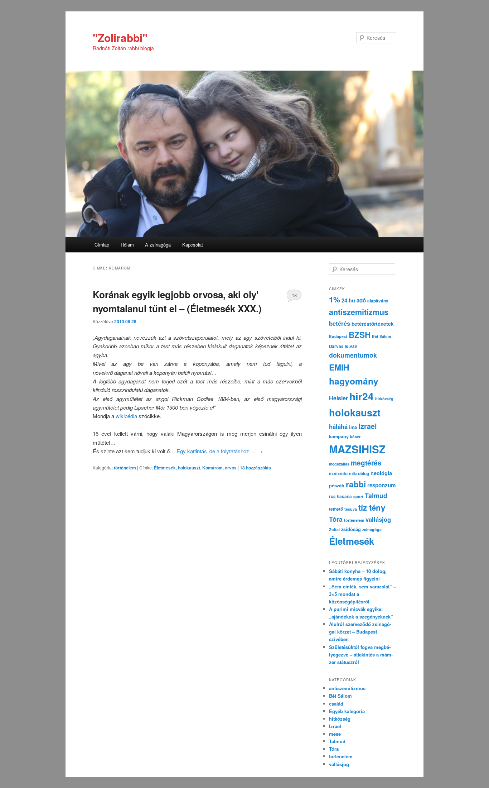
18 (294, 295)
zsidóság (351, 529)
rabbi (356, 484)
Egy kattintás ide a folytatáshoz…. (219, 451)
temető (336, 509)
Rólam (127, 244)
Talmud (376, 495)
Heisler (338, 398)
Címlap (102, 244)
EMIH (339, 367)
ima (353, 427)
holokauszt (189, 467)
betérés (339, 323)
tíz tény (371, 507)
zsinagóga (372, 529)
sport (358, 496)
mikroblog (359, 474)
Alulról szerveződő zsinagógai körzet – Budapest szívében (360, 632)
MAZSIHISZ (357, 449)
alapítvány (377, 301)
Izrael (367, 426)
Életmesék (165, 467)
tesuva (350, 509)
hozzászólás (255, 467)
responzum (381, 485)
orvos (231, 467)
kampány (339, 436)
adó (361, 300)
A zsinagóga (158, 244)
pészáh (336, 485)
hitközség (384, 398)
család (336, 703)
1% (334, 299)
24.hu (348, 300)
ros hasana (340, 496)
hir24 (361, 396)
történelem (125, 467)
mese (335, 733)
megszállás (339, 464)
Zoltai (334, 529)
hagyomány (353, 380)
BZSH (360, 334)
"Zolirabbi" (120, 37)
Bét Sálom (381, 336)
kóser (355, 436)
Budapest (338, 336)
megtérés (366, 463)
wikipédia (127, 416)
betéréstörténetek (373, 323)
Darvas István (343, 346)
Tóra (336, 519)
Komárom (212, 467)
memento (338, 474)
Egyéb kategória (347, 711)
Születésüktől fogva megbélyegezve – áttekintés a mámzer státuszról (361, 654)
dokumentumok (353, 354)
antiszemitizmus (358, 311)
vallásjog (378, 519)
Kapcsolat (192, 244)
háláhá (338, 426)
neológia (381, 473)
